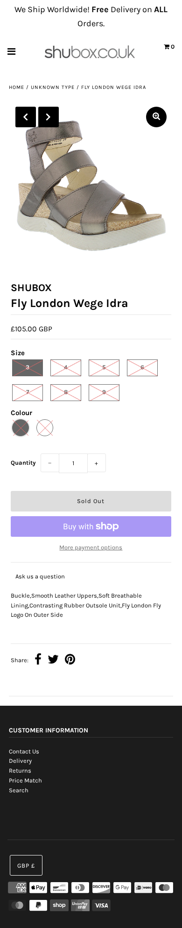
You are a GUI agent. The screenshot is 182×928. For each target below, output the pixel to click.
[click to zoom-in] (156, 117)
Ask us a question (40, 576)
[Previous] (25, 117)
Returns (20, 770)
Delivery (20, 760)
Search (18, 790)
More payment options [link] (90, 547)
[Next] (48, 117)
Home (16, 87)
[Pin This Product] (70, 660)
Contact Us (24, 751)
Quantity (23, 462)
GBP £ (26, 865)
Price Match (25, 780)
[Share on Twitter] (53, 660)
